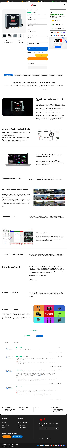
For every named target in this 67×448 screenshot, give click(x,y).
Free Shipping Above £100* (58, 1)
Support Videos (5, 424)
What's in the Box (27, 75)
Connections (44, 75)
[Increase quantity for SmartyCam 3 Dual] (33, 55)
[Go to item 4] (20, 36)
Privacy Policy (12, 446)
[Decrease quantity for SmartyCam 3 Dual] (28, 55)
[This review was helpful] (58, 352)
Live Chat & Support (21, 425)
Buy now (37, 58)
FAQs (3, 420)
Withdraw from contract (22, 427)
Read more (39, 375)
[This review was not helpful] (60, 352)
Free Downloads (36, 75)
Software (4, 422)
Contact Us (20, 420)
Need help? (64, 35)
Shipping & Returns (5, 446)
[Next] (23, 22)
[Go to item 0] (4, 36)
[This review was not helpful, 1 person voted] (60, 366)
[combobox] (9, 342)
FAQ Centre (52, 75)
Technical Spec (17, 75)
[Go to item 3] (15, 36)
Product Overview (8, 75)
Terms (9, 446)
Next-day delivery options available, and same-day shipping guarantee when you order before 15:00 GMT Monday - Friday (58, 410)
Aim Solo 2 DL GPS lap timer (46, 293)
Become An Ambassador (22, 422)
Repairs (19, 424)
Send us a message (7, 436)
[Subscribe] (57, 428)
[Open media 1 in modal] (14, 21)
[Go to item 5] (25, 36)
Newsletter (4, 427)
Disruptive (16, 444)
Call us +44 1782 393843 (17, 436)
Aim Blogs (4, 428)
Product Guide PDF (5, 425)
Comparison (59, 75)
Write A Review (39, 336)
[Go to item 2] (10, 36)
